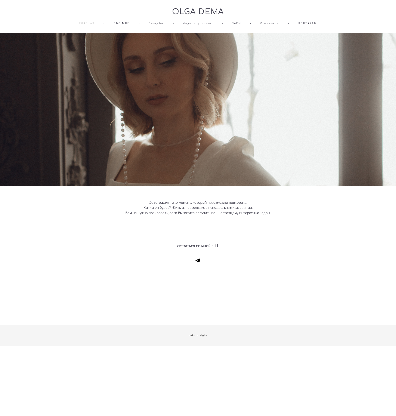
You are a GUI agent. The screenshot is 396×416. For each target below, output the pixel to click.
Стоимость (269, 23)
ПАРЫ (236, 23)
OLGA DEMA (198, 12)
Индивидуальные (197, 23)
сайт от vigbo (198, 335)
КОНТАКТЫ (307, 23)
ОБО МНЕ (121, 23)
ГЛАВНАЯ (86, 23)
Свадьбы (156, 23)
